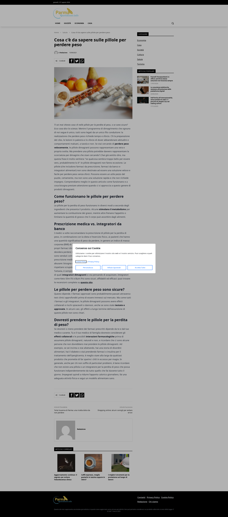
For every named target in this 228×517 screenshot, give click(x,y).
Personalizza (88, 267)
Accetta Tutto (140, 267)
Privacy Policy (93, 262)
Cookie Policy (81, 262)
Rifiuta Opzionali (114, 267)
